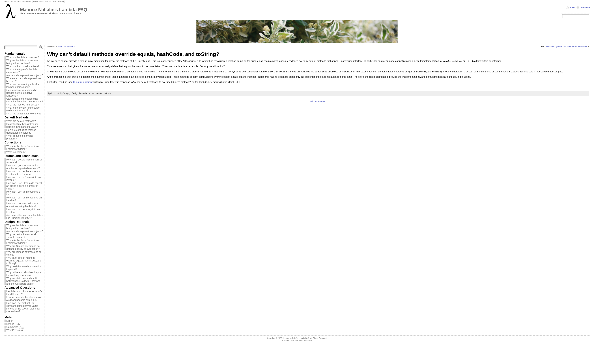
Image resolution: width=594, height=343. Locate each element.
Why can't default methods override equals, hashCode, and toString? (23, 261)
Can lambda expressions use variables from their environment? (24, 100)
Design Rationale (79, 93)
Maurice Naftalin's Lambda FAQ (53, 9)
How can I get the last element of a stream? (566, 46)
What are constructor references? (24, 113)
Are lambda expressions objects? (24, 75)
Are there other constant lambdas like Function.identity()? (24, 216)
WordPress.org (14, 330)
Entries (13, 324)
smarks (99, 93)
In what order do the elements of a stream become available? (23, 298)
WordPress (297, 340)
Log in (9, 321)
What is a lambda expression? (22, 57)
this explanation (82, 82)
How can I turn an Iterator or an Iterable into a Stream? (23, 172)
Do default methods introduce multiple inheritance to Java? (22, 125)
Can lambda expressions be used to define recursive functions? (21, 93)
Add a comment (317, 101)
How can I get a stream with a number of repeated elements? (23, 167)
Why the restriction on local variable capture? (21, 235)
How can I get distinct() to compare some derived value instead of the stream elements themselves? (23, 307)
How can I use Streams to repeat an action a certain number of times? (24, 186)
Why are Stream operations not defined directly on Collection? (23, 247)
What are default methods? (21, 121)
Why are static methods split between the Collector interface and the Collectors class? (23, 281)
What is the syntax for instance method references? (23, 109)
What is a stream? (16, 152)
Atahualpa (308, 340)
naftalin (107, 93)
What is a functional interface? (22, 66)
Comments (585, 7)
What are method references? (22, 104)
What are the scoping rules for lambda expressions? (22, 85)
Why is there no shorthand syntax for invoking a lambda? (24, 273)
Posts (572, 7)
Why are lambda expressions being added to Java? (22, 62)
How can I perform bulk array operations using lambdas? (22, 205)
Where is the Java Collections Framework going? (22, 147)
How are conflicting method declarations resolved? (21, 131)
